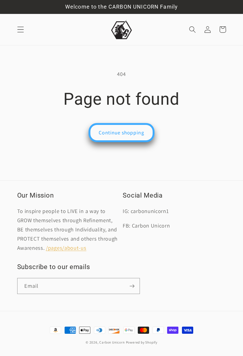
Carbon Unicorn (111, 342)
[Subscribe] (132, 286)
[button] (20, 29)
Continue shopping (121, 132)
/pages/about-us (66, 247)
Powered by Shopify (142, 342)
